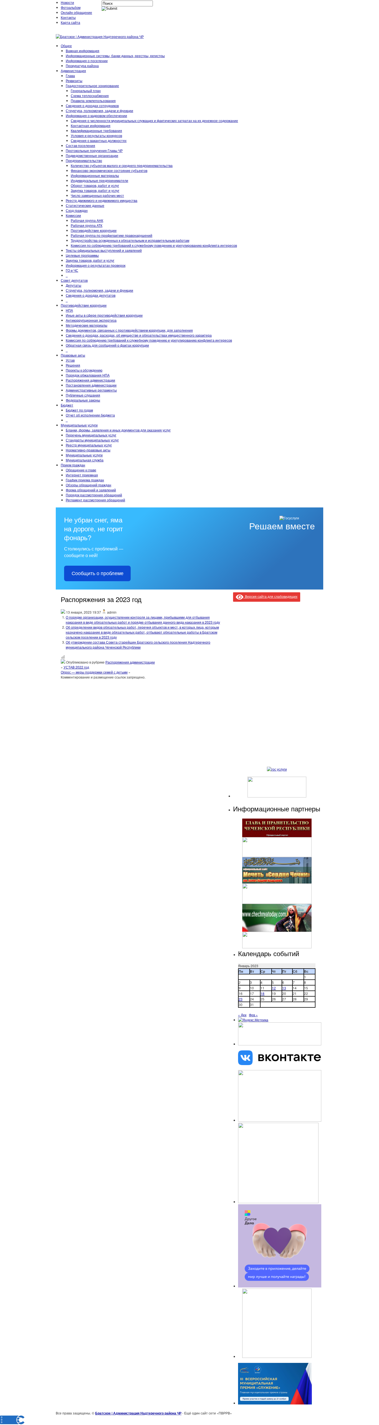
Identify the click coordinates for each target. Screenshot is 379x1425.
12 (274, 987)
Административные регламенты (91, 390)
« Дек (242, 1014)
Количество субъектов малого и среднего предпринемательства (122, 165)
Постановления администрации (91, 385)
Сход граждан (77, 210)
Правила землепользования (93, 100)
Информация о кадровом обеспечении (96, 115)
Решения (73, 365)
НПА (69, 310)
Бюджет (67, 405)
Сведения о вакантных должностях (99, 140)
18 (262, 993)
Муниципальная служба (84, 460)
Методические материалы (86, 325)
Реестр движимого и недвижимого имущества (101, 200)
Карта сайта (70, 22)
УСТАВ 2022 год (76, 667)
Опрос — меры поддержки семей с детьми (94, 672)
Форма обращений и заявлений (91, 489)
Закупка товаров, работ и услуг (95, 190)
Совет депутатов (74, 280)
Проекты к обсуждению (84, 370)
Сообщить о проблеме (97, 573)
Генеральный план (86, 90)
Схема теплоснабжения (90, 95)
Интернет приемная (82, 475)
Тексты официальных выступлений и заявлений (104, 250)
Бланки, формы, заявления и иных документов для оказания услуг (118, 430)
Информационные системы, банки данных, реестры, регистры (115, 55)
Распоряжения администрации (90, 380)
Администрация (73, 70)
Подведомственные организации (92, 155)
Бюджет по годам (79, 410)
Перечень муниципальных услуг (91, 435)
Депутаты (73, 285)
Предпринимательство (84, 160)
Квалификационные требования (96, 130)
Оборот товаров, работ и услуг (95, 185)
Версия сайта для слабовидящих (270, 596)
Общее (66, 45)
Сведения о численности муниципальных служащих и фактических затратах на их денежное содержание (154, 120)
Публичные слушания (83, 395)
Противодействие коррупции (94, 230)
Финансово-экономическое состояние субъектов (109, 170)
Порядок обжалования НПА (88, 375)
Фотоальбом (70, 7)
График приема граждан (85, 479)
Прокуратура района (82, 65)
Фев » (253, 1014)
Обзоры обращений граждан (88, 484)
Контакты (68, 17)
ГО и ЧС (72, 270)
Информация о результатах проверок (95, 265)
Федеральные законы (83, 400)
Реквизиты (74, 80)
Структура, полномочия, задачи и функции (99, 110)
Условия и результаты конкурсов (96, 135)
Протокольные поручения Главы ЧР (94, 150)
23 (240, 999)
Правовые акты (73, 355)
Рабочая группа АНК (87, 220)
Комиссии (73, 215)
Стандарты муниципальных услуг (92, 440)
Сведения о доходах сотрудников (92, 105)
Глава (70, 75)
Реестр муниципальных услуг (89, 445)
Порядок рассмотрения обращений (94, 494)
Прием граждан (73, 465)
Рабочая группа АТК (86, 225)
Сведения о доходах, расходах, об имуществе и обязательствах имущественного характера (139, 335)
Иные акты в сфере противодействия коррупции (104, 315)
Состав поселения (80, 145)
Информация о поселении (87, 60)
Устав (70, 360)
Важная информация (82, 50)
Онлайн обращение (76, 12)
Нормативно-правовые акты (88, 450)
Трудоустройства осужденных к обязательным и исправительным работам (130, 240)
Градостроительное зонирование (92, 85)
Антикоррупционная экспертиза (91, 320)
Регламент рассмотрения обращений (95, 499)
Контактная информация (90, 125)
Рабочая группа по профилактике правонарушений (111, 235)
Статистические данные (85, 205)
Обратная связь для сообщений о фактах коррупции (107, 345)
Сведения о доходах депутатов (90, 295)
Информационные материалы (95, 175)
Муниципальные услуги (79, 425)
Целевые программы (82, 255)
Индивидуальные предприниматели (99, 180)
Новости (67, 2)
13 (284, 987)
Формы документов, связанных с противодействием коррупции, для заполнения (129, 330)
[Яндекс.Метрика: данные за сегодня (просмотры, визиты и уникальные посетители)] (253, 1019)
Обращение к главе (81, 470)
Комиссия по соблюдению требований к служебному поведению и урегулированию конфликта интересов (154, 245)
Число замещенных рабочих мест (97, 195)
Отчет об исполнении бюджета (90, 415)
